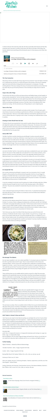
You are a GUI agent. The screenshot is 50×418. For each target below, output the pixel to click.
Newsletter (35, 410)
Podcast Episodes (28, 410)
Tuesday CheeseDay (19, 410)
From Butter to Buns (7, 378)
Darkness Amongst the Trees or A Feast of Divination (15, 73)
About (40, 410)
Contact (44, 410)
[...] (39, 380)
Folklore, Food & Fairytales (9, 410)
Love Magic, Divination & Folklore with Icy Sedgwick (15, 71)
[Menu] (47, 6)
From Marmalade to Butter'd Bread (10, 387)
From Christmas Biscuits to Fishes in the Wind (13, 395)
